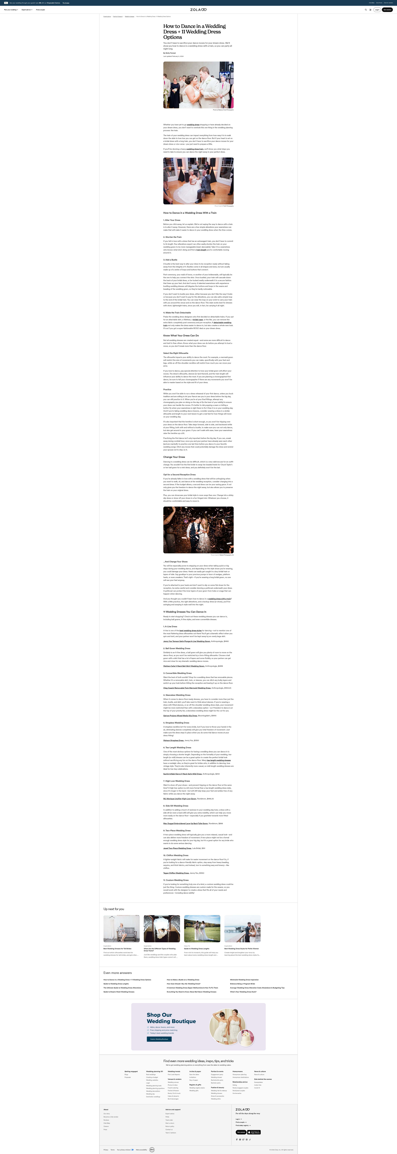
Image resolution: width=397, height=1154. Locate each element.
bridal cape (198, 320)
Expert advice (26, 10)
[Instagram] (247, 1140)
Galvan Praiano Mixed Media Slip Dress (180, 716)
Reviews (106, 1120)
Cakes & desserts (173, 1096)
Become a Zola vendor (111, 1117)
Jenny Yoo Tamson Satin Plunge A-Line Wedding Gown (186, 641)
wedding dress (193, 125)
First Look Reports (174, 1074)
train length (201, 250)
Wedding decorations (153, 1091)
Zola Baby (371, 3)
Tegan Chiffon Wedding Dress (176, 873)
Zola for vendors (388, 3)
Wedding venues (173, 1082)
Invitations (192, 1077)
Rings (126, 1074)
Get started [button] (387, 10)
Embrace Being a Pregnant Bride (242, 984)
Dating (235, 1085)
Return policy (170, 1126)
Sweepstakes (258, 1082)
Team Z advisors (171, 1133)
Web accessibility (141, 1150)
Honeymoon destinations (241, 1077)
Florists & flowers (173, 1090)
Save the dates (194, 1074)
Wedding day (150, 1094)
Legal (148, 1083)
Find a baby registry (242, 1125)
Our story (107, 1113)
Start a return (170, 1123)
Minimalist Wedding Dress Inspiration (244, 980)
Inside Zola (257, 1085)
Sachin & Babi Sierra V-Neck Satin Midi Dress (182, 774)
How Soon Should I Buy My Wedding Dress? (183, 984)
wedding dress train (194, 149)
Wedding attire (216, 1099)
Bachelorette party (217, 1080)
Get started (241, 1132)
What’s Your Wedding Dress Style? (243, 992)
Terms (113, 1150)
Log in (238, 1119)
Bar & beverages (173, 1099)
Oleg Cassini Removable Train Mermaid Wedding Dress (187, 688)
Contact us (169, 1129)
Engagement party (217, 1074)
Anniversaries (237, 1093)
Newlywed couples (239, 1090)
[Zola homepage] (198, 9)
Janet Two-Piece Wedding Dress (177, 848)
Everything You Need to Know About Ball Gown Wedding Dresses (191, 992)
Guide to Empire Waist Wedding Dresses (118, 992)
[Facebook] (237, 1140)
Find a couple (40, 10)
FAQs (167, 1117)
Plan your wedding (10, 10)
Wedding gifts (193, 1090)
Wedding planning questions (155, 1088)
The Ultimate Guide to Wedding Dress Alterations (122, 988)
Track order (169, 1120)
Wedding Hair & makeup (219, 1090)
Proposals (128, 1077)
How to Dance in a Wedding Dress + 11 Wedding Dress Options (127, 980)
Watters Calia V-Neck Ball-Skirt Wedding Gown (183, 666)
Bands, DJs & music (174, 1093)
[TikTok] (250, 1140)
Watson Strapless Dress (173, 740)
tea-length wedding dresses (219, 760)
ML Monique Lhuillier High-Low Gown (179, 799)
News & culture (259, 1074)
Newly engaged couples (240, 1088)
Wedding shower (216, 1077)
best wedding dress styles (191, 630)
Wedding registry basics (197, 1088)
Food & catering (173, 1088)
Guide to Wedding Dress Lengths (116, 984)
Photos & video (173, 1085)
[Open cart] (370, 9)
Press (105, 1129)
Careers (106, 1126)
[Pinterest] (240, 1140)
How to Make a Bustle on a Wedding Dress (183, 980)
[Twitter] (243, 1140)
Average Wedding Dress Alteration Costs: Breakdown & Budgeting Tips (257, 988)
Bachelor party (215, 1083)
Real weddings (151, 1074)
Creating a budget (152, 1077)
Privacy (106, 1150)
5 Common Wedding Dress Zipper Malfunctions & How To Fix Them (192, 988)
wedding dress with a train (219, 599)
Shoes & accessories (217, 1096)
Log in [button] (377, 10)
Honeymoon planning (239, 1074)
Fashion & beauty (118, 16)
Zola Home (379, 3)
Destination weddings (153, 1097)
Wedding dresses (129, 16)
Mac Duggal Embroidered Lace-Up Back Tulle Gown (185, 823)
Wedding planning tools (153, 1085)
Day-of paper (193, 1080)
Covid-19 (257, 1088)
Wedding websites (152, 1080)
